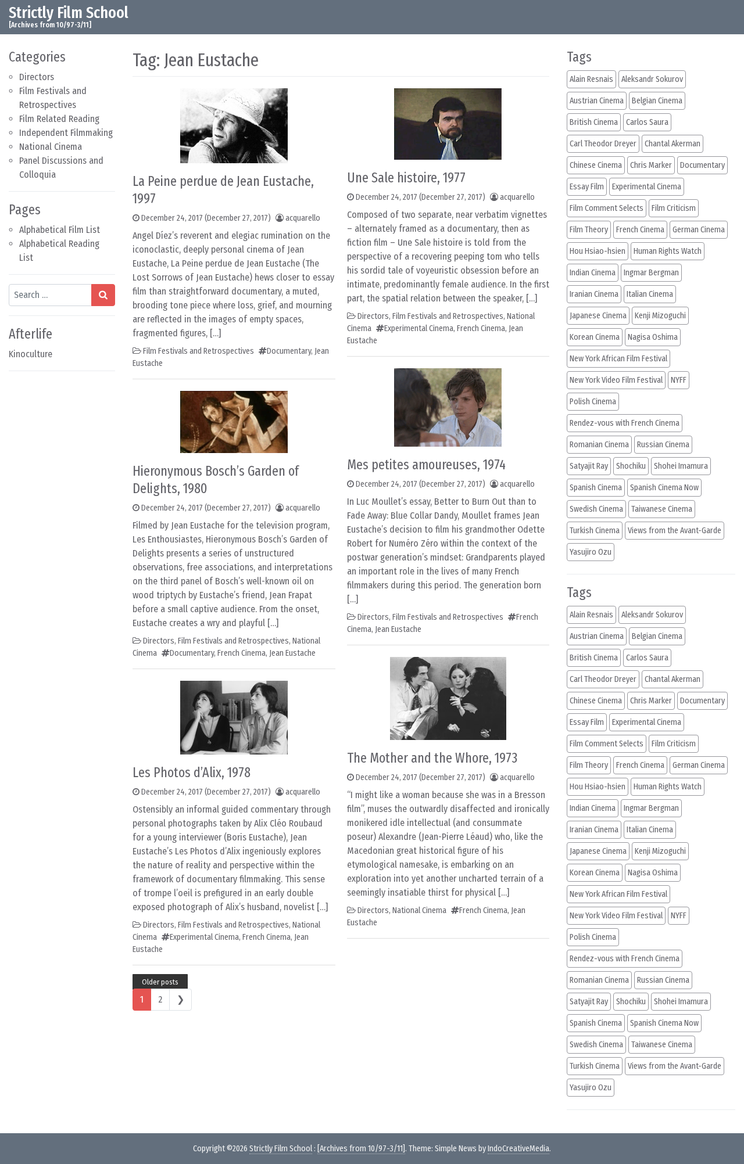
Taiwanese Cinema (661, 509)
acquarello (302, 218)
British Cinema (594, 122)
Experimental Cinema (204, 937)
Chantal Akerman (672, 144)
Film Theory (589, 230)
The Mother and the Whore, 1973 (432, 758)
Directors (36, 76)
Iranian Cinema (594, 294)
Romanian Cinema (599, 445)
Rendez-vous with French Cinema (624, 423)
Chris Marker (651, 165)
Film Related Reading (59, 118)
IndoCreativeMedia (518, 1149)
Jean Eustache (292, 653)
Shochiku (631, 466)
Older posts (160, 982)
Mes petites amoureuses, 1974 (426, 465)
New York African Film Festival (618, 359)
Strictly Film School (68, 12)
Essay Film (587, 187)
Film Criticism (674, 208)
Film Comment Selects (606, 208)
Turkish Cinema (595, 531)
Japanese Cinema (598, 316)
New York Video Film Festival (616, 380)
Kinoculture (30, 354)
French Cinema (241, 653)
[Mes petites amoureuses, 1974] (448, 406)
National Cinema (50, 146)
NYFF (678, 380)
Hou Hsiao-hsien (597, 251)
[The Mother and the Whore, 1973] (448, 697)
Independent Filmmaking (66, 132)
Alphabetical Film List (59, 229)
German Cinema (699, 230)
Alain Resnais (591, 79)
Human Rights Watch (668, 251)
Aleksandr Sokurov (652, 79)
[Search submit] (103, 295)
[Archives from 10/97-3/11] (361, 1149)
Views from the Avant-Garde (674, 531)
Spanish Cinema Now (664, 488)
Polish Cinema (593, 402)
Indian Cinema (593, 273)
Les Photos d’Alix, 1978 (192, 772)
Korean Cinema (595, 337)
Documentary (289, 351)
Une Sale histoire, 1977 (406, 178)
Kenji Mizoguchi (660, 316)
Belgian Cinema (657, 101)
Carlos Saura (647, 122)
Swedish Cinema (596, 509)
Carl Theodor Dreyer (603, 144)
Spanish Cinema (596, 488)
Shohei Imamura (681, 466)
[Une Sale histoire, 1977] (448, 122)
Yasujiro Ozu (590, 552)
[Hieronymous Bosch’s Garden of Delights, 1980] (234, 420)
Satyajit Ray (589, 466)
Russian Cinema (663, 445)
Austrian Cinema (597, 101)
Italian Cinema (650, 294)
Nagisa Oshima (653, 337)
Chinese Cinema (596, 165)
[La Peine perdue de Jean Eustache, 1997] (234, 124)
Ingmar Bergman (651, 273)
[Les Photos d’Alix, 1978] (234, 716)
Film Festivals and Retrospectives (198, 351)
